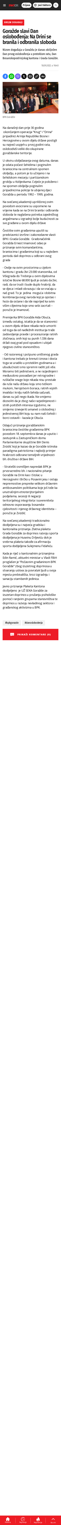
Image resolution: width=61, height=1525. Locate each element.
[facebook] (5, 76)
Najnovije (23, 1522)
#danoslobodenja (33, 622)
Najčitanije (38, 1522)
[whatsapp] (11, 76)
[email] (30, 76)
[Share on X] (24, 76)
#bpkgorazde (11, 622)
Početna (8, 1522)
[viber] (18, 76)
